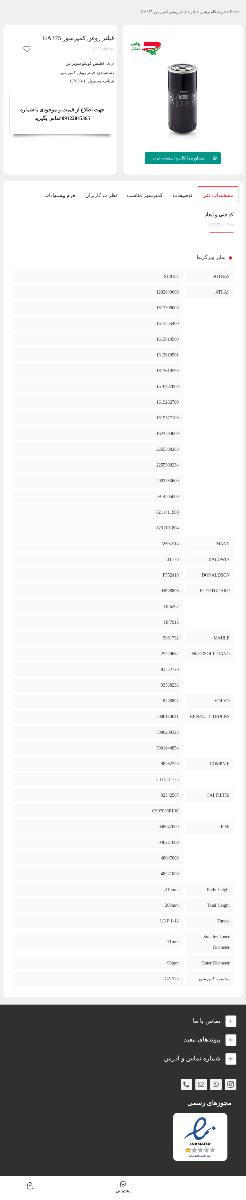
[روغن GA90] (183, 94)
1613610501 (167, 355)
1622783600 (167, 433)
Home (234, 12)
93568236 (170, 685)
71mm (173, 941)
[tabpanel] (123, 600)
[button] (123, 1021)
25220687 (170, 653)
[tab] (218, 195)
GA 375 (172, 978)
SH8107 (171, 276)
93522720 (170, 669)
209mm (172, 905)
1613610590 (167, 370)
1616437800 (167, 386)
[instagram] (230, 1084)
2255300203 (167, 449)
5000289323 (167, 732)
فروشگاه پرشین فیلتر (208, 12)
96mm (173, 963)
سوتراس (73, 63)
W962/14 (170, 543)
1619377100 (167, 418)
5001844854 (167, 748)
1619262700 (167, 402)
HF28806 (170, 590)
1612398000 (167, 307)
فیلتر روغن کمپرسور (77, 72)
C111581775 (167, 779)
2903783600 (167, 480)
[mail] (201, 1084)
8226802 (171, 701)
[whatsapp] (216, 1084)
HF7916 (171, 622)
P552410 (171, 575)
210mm (172, 889)
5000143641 (167, 716)
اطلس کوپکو (92, 63)
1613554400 (167, 323)
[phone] (186, 1084)
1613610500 (167, 339)
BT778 (172, 559)
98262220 (170, 763)
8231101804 (167, 528)
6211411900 (167, 512)
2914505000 (167, 496)
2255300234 (167, 465)
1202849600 (167, 292)
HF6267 (171, 606)
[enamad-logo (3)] (200, 1118)
